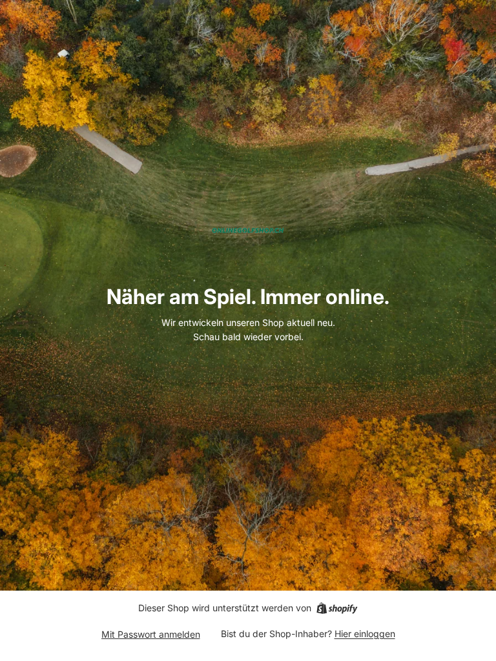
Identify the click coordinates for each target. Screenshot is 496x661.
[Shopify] (336, 608)
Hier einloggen (365, 633)
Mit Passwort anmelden (150, 634)
